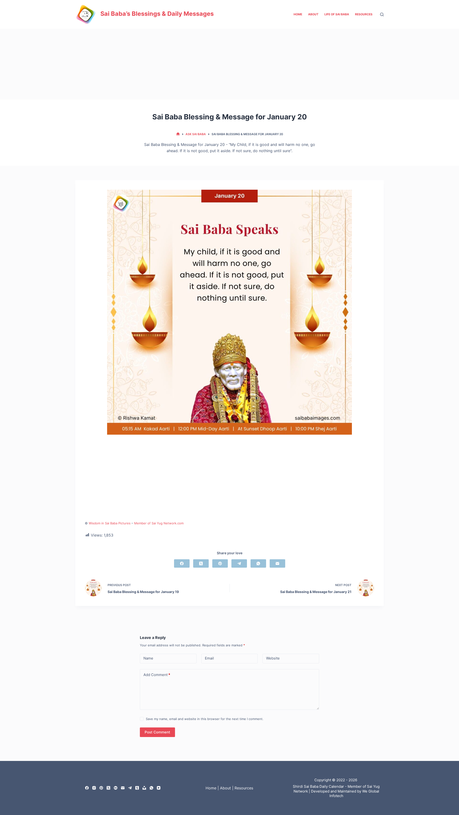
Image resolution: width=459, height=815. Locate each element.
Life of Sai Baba (336, 14)
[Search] (382, 14)
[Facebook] (182, 563)
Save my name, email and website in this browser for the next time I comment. (204, 719)
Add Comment (156, 674)
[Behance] (115, 788)
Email (209, 658)
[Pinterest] (220, 563)
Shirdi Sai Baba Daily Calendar (318, 786)
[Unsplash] (144, 788)
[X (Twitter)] (201, 563)
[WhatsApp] (258, 563)
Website (273, 658)
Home (298, 14)
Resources (363, 14)
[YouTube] (158, 788)
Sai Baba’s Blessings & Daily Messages (157, 13)
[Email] (277, 563)
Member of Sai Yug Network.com (159, 523)
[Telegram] (239, 563)
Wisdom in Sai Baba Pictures (110, 523)
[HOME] (178, 134)
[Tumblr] (137, 788)
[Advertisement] (229, 64)
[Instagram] (94, 788)
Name (148, 658)
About (313, 14)
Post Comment (157, 732)
